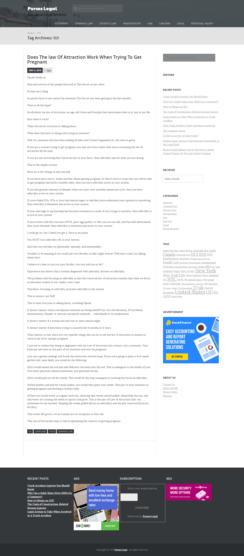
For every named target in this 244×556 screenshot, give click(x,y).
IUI (30, 431)
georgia (184, 262)
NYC (172, 279)
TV (195, 287)
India (201, 266)
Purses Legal (42, 8)
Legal (180, 23)
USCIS (167, 296)
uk (201, 287)
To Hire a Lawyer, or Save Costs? (180, 135)
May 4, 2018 (35, 70)
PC (182, 279)
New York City (174, 275)
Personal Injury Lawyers (193, 284)
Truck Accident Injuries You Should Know (185, 96)
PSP (206, 284)
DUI (194, 254)
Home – (32, 33)
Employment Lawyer (200, 259)
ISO (208, 267)
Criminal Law (84, 23)
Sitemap (167, 395)
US (208, 292)
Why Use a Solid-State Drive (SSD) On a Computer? (190, 101)
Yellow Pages (176, 297)
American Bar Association (178, 250)
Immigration (132, 23)
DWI (209, 254)
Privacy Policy (170, 391)
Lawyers (164, 23)
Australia (198, 250)
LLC (213, 267)
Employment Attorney (176, 258)
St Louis (166, 288)
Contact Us (169, 384)
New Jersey (188, 271)
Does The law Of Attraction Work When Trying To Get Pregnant (84, 59)
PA (178, 279)
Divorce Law (107, 23)
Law (150, 23)
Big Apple (210, 250)
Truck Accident (185, 288)
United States (190, 292)
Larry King (40, 431)
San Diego (213, 284)
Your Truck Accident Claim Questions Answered (189, 125)
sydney (174, 288)
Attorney (61, 23)
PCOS (51, 431)
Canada (169, 254)
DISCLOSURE (170, 388)
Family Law (171, 262)
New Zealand (211, 275)
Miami (176, 271)
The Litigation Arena (174, 130)
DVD (202, 254)
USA (215, 292)
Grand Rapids (195, 262)
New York (205, 270)
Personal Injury (202, 23)
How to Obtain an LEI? (175, 106)
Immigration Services (186, 266)
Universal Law (65, 431)
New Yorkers (194, 275)
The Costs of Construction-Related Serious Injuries (190, 111)
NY (164, 279)
